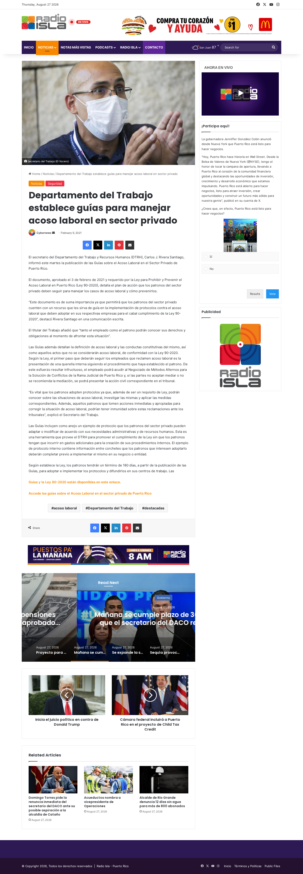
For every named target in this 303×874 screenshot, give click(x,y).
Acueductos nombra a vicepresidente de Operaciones (102, 801)
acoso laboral (65, 508)
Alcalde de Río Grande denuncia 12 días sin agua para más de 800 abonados (162, 801)
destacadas (154, 508)
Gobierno (108, 597)
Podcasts (104, 47)
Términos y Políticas (248, 866)
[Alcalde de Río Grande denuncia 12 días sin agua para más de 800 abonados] (164, 779)
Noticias (45, 47)
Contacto (154, 47)
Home (35, 174)
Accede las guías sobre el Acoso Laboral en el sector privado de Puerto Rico (90, 493)
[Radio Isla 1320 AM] (44, 21)
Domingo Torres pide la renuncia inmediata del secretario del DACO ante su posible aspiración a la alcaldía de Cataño (52, 806)
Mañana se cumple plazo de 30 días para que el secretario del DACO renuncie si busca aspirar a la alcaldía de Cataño (108, 622)
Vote (272, 294)
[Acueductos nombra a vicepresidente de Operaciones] (108, 779)
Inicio (29, 47)
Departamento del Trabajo (110, 508)
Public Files (272, 866)
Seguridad (55, 183)
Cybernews (44, 232)
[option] (108, 617)
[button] (240, 235)
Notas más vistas (76, 47)
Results (255, 294)
